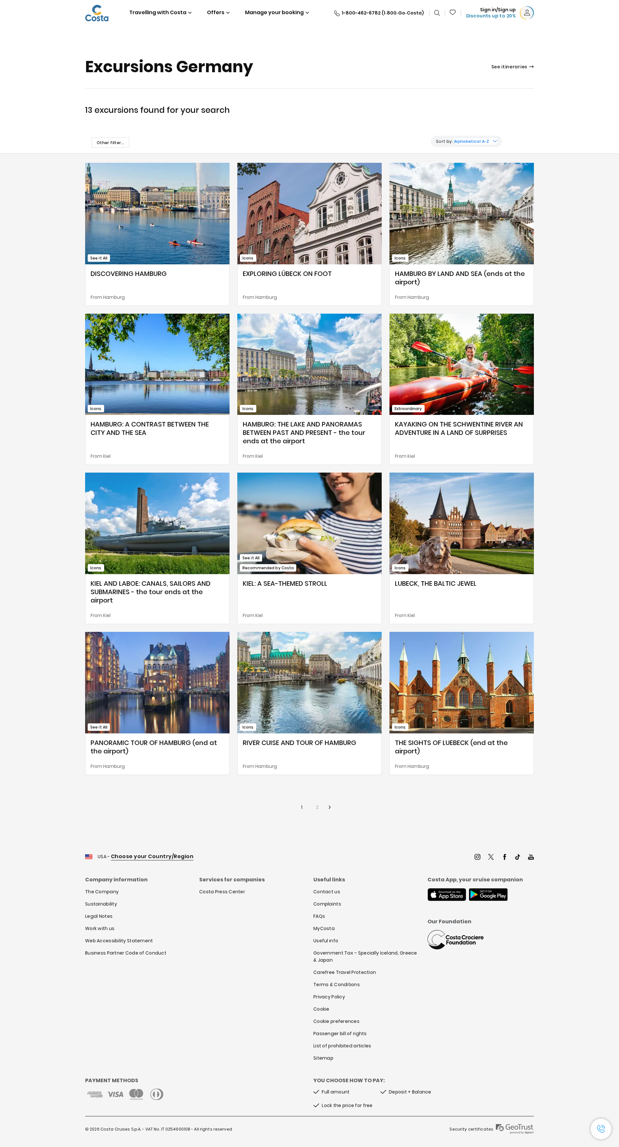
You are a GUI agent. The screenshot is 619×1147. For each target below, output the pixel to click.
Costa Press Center (222, 891)
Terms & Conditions (336, 984)
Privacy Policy (329, 997)
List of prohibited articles (342, 1046)
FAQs (319, 916)
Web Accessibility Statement (119, 940)
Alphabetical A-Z (471, 141)
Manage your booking (274, 12)
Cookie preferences (336, 1021)
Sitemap (323, 1058)
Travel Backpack (453, 12)
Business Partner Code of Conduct (125, 953)
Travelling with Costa (157, 12)
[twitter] (491, 857)
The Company (102, 891)
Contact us (326, 891)
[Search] (437, 12)
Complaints (327, 904)
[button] (453, 12)
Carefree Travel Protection (344, 972)
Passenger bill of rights (340, 1033)
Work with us (99, 928)
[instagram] (477, 857)
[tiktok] (517, 857)
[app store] (446, 895)
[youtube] (531, 857)
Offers (215, 12)
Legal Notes (99, 916)
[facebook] (504, 857)
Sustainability (101, 904)
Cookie (321, 1009)
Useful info (325, 940)
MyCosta (324, 928)
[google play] (488, 895)
